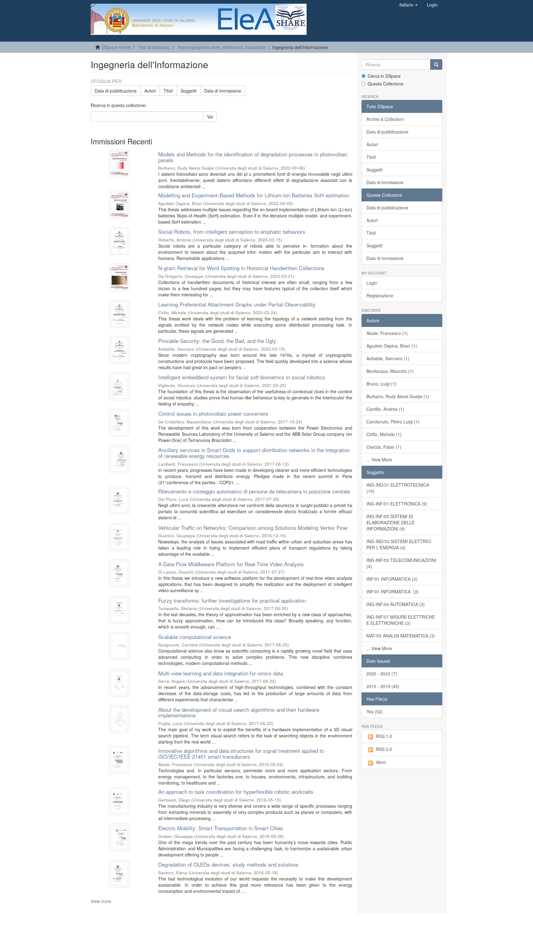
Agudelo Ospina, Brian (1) (391, 346)
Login (371, 283)
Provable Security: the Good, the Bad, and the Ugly (217, 340)
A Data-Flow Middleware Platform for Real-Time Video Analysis (231, 564)
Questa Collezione (385, 83)
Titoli (168, 91)
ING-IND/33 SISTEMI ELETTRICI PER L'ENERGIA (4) (398, 544)
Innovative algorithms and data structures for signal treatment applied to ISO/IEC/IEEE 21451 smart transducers (241, 753)
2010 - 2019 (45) (382, 686)
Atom (381, 762)
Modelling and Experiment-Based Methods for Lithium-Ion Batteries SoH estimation (253, 195)
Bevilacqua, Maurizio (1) (390, 371)
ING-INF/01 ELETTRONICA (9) (396, 504)
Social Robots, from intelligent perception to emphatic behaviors (231, 231)
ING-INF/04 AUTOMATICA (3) (395, 604)
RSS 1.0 (384, 736)
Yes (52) (374, 711)
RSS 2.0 (384, 749)
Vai (210, 116)
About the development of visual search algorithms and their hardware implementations (238, 712)
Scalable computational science (194, 637)
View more (101, 901)
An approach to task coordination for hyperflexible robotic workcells (235, 791)
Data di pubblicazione (116, 91)
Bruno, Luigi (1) (381, 384)
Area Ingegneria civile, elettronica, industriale (222, 47)
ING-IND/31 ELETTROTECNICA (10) (397, 488)
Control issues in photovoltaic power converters (213, 413)
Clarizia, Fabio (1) (383, 447)
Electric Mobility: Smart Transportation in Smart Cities (220, 828)
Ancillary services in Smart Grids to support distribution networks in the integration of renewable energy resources (253, 453)
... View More (379, 459)
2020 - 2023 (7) (381, 673)
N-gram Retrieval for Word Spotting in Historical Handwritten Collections (241, 268)
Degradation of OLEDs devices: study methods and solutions (228, 864)
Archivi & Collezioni (384, 119)
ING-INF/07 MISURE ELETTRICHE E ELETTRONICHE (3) (400, 620)
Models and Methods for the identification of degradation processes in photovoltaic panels (253, 157)
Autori (150, 91)
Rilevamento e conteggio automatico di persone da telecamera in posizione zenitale (254, 491)
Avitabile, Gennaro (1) (387, 358)
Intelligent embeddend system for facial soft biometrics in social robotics (241, 377)
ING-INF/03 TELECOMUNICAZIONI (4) (401, 563)
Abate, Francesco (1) (387, 333)
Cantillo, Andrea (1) (385, 409)
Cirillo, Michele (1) (384, 434)
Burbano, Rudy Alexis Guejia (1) (397, 396)
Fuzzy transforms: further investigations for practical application (232, 600)
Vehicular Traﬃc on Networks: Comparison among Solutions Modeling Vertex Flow (252, 527)
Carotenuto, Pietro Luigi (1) (392, 422)
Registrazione (379, 295)
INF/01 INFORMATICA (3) (391, 579)
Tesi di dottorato (154, 47)
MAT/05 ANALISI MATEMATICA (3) (400, 636)
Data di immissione (222, 91)
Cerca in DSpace (384, 76)
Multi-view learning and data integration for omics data (220, 673)
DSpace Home (116, 47)
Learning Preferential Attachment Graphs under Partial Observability (237, 304)
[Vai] (436, 64)
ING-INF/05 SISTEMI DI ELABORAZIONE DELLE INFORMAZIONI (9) (390, 522)
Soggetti (188, 91)
